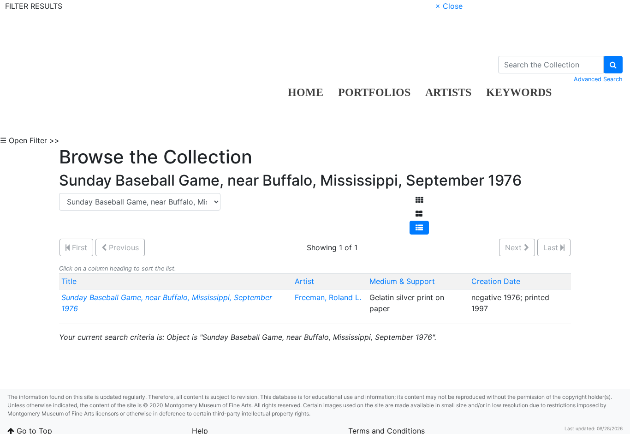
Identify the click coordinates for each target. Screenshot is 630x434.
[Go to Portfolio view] (419, 214)
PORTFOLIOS (374, 92)
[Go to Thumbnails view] (419, 200)
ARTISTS (448, 92)
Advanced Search (598, 79)
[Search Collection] (613, 64)
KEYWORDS (519, 92)
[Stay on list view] (419, 228)
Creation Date (495, 281)
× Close (449, 6)
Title (69, 281)
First (78, 247)
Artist (304, 281)
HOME (305, 92)
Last (551, 247)
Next (514, 247)
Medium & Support (402, 281)
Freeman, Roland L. (328, 297)
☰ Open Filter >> (29, 140)
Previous (123, 247)
